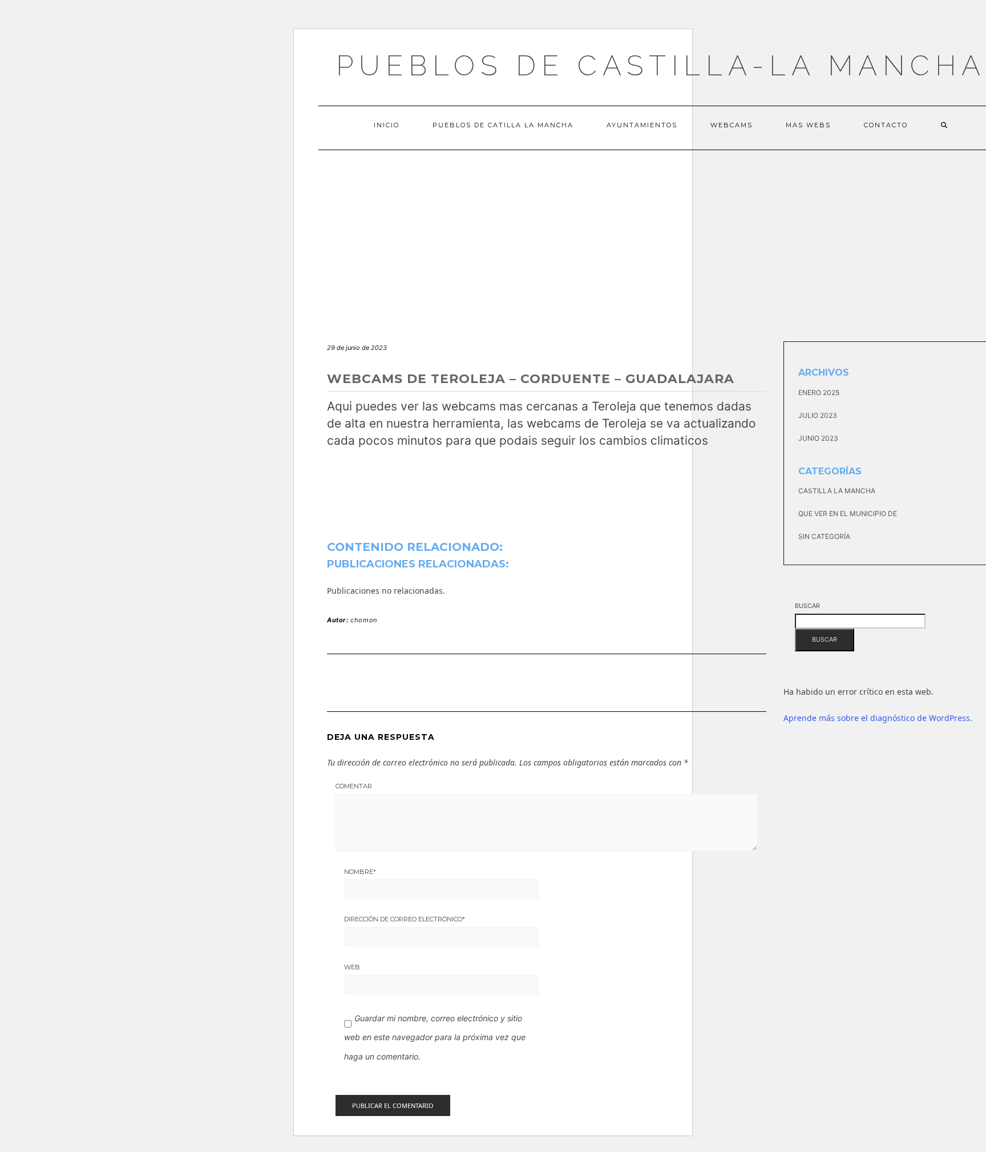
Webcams (731, 125)
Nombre (360, 872)
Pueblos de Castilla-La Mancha (661, 65)
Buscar (807, 606)
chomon (363, 620)
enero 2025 (818, 392)
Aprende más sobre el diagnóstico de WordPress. (877, 717)
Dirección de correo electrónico (404, 919)
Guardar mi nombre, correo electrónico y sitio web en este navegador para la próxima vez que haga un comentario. (435, 1037)
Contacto (886, 125)
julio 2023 (817, 415)
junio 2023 (818, 438)
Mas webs (808, 125)
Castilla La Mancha (836, 490)
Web (352, 967)
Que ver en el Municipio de (847, 513)
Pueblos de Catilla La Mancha (503, 125)
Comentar (354, 786)
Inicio (386, 125)
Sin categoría (824, 536)
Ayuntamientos (642, 125)
